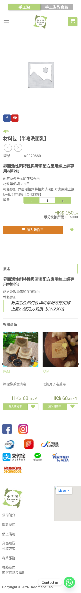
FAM (6, 372)
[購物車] (72, 21)
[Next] (78, 372)
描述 (6, 269)
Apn (6, 131)
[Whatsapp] (69, 582)
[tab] (40, 269)
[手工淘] (40, 21)
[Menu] (6, 20)
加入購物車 (35, 230)
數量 (6, 200)
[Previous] (3, 372)
